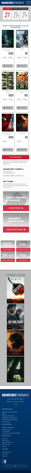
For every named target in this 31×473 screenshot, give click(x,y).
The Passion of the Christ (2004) (11, 433)
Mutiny (4, 414)
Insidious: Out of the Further (9, 412)
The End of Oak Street (8, 416)
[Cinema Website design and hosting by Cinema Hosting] (15, 466)
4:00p (5, 99)
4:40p (19, 57)
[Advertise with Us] (16, 223)
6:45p (11, 99)
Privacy (4, 446)
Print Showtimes (15, 157)
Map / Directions (6, 452)
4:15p (4, 57)
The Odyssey (5, 421)
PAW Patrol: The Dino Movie (9, 418)
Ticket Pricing (5, 440)
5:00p (19, 141)
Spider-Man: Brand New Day (9, 420)
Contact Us (19, 176)
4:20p (19, 99)
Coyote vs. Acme (7, 429)
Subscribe (4, 456)
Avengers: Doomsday (8, 427)
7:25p (25, 57)
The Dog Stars (6, 431)
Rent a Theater (6, 444)
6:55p (10, 57)
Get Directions (8, 176)
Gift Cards (4, 439)
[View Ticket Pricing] (16, 201)
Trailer (8, 66)
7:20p (25, 99)
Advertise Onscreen (7, 442)
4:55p (5, 141)
